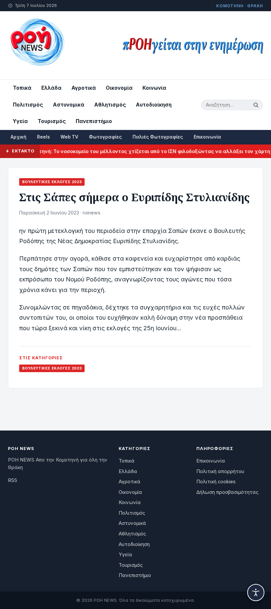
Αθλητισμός (110, 105)
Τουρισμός (52, 121)
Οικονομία (119, 88)
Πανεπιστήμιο (94, 121)
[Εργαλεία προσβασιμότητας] (255, 592)
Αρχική (18, 137)
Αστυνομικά (68, 105)
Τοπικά (22, 88)
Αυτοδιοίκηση (154, 105)
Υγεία (20, 121)
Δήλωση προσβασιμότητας (227, 492)
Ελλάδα (51, 88)
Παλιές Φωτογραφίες (158, 137)
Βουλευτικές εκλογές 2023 (52, 181)
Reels (43, 137)
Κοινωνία (154, 88)
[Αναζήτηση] (257, 105)
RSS (12, 480)
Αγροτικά (83, 88)
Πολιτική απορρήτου (220, 471)
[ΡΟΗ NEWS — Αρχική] (37, 45)
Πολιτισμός (28, 105)
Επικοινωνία (207, 137)
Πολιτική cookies (216, 482)
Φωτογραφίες (105, 137)
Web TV (69, 137)
